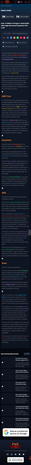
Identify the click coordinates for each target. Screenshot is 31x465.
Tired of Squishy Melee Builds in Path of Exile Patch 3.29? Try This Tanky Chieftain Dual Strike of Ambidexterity (22, 371)
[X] (8, 37)
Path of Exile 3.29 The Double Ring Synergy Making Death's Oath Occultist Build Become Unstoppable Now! (21, 383)
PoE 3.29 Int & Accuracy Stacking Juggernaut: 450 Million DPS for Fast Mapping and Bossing (22, 359)
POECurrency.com (22, 33)
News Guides (8, 5)
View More (26, 353)
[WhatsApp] (18, 37)
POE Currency (22, 42)
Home (2, 5)
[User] (25, 2)
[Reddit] (14, 37)
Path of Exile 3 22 (9, 42)
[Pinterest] (21, 37)
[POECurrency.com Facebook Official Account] (19, 454)
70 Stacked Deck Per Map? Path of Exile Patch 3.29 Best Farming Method (22, 407)
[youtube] (7, 454)
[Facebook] (11, 37)
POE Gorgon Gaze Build (10, 46)
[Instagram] (24, 37)
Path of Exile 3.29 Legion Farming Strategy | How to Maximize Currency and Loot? (22, 395)
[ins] (23, 454)
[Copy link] (27, 37)
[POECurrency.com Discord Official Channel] (15, 454)
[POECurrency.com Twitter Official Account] (11, 454)
